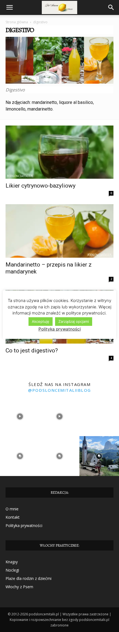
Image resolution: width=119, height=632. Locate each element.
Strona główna (17, 22)
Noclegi (12, 570)
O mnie (12, 508)
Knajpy (12, 561)
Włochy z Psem (19, 586)
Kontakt (13, 517)
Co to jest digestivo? (32, 350)
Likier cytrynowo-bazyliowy (41, 185)
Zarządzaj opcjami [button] (73, 321)
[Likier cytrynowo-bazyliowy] (59, 152)
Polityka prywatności (24, 525)
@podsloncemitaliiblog (59, 390)
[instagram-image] (20, 416)
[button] (9, 7)
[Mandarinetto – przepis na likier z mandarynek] (59, 231)
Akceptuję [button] (40, 321)
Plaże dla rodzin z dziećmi (28, 578)
